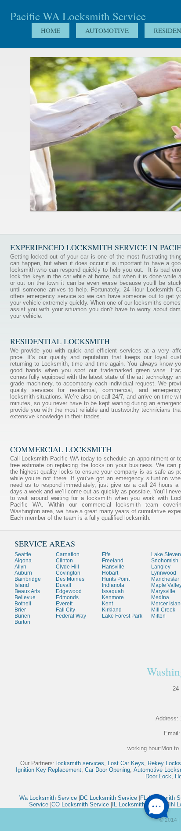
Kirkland (112, 610)
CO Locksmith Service (80, 804)
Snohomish (164, 561)
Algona (23, 561)
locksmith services (80, 763)
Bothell (22, 604)
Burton (22, 622)
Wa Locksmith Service (48, 798)
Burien (22, 616)
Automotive (107, 30)
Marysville (163, 591)
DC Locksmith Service (108, 798)
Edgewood (69, 591)
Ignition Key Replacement (48, 769)
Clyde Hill (67, 567)
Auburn (23, 573)
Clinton (64, 561)
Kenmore (113, 597)
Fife (106, 554)
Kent (107, 604)
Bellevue (25, 597)
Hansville (113, 567)
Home (50, 30)
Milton (158, 616)
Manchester (165, 579)
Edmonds (67, 597)
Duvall (63, 585)
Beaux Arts (27, 591)
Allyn (20, 567)
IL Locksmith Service (139, 804)
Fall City (65, 610)
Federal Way (71, 616)
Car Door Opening (107, 769)
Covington (68, 573)
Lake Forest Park (122, 616)
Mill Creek (163, 610)
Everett (64, 604)
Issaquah (113, 591)
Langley (160, 567)
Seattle (22, 554)
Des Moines (70, 579)
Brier (20, 610)
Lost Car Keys (126, 763)
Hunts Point (116, 579)
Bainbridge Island (27, 582)
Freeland (112, 561)
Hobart (110, 573)
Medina (160, 597)
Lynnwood (163, 573)
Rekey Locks (164, 763)
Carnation (68, 554)
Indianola (113, 585)
